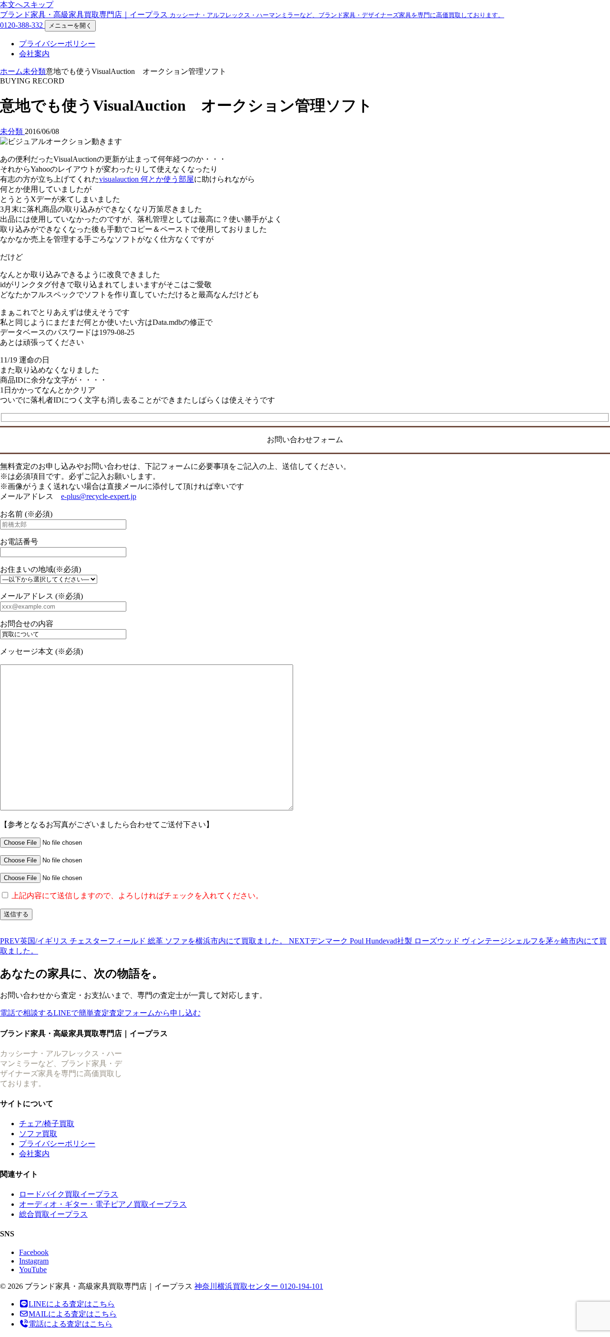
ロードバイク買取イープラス (68, 1194)
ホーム (11, 71)
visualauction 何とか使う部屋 (146, 179)
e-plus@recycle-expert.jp (98, 496)
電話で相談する (26, 1013)
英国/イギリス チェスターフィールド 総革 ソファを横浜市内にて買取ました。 (144, 941)
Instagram (34, 1261)
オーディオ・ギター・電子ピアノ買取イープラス (103, 1204)
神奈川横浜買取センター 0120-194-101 (258, 1286)
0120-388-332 (22, 25)
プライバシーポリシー (57, 44)
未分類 (34, 71)
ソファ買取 (38, 1134)
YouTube (33, 1269)
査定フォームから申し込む (155, 1013)
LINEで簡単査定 (81, 1013)
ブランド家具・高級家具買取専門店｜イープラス (252, 14)
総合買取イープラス (53, 1214)
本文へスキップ (26, 4)
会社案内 (34, 54)
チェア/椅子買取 (46, 1123)
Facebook (34, 1252)
